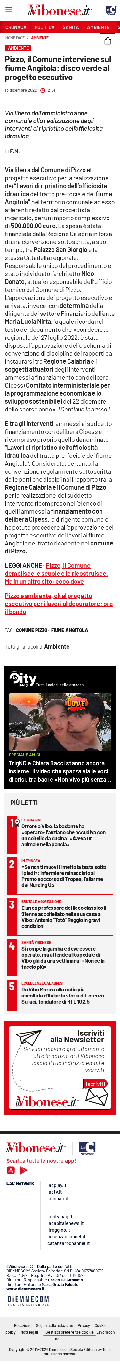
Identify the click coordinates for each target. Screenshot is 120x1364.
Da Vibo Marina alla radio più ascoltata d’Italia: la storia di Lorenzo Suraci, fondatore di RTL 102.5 (62, 995)
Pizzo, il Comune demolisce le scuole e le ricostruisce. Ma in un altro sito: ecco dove (56, 573)
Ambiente (40, 37)
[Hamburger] (8, 11)
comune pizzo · (33, 630)
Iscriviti (95, 1083)
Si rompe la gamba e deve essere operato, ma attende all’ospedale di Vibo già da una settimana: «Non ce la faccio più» (63, 957)
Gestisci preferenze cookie (69, 1332)
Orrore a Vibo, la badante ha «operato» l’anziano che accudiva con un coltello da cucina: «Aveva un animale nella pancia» (63, 835)
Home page (15, 37)
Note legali (29, 1332)
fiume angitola (69, 630)
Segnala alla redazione (54, 1325)
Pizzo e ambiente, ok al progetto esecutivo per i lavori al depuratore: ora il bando (59, 603)
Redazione (22, 1325)
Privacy (84, 1325)
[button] (107, 41)
